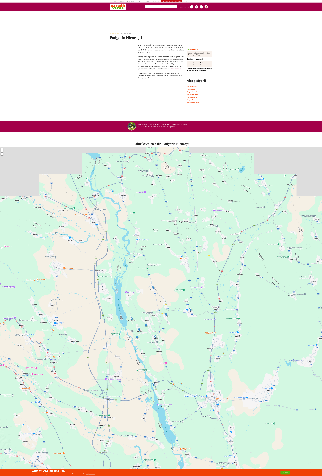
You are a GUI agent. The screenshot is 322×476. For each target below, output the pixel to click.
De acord (285, 472)
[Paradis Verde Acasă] (118, 7)
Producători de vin (152, 1)
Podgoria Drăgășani (192, 97)
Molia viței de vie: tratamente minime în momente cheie (198, 64)
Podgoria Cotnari (192, 92)
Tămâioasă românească (195, 59)
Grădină (113, 1)
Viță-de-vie (131, 1)
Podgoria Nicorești (126, 34)
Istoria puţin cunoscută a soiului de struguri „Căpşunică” (199, 54)
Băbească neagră (175, 69)
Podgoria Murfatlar (192, 100)
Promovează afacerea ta (172, 1)
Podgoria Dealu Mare (193, 102)
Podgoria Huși (191, 89)
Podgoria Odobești (192, 94)
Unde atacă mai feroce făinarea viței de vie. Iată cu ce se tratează (199, 70)
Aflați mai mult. (90, 474)
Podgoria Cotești (192, 86)
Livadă (121, 1)
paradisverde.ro (114, 34)
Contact (187, 1)
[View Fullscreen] (2, 154)
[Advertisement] (161, 21)
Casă (140, 1)
